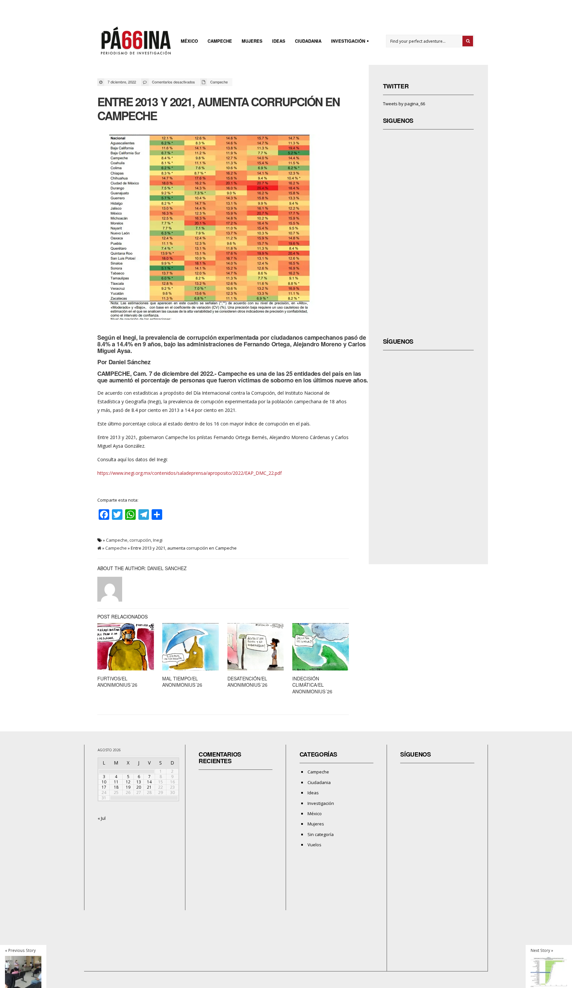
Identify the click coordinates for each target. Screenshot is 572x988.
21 (149, 787)
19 (128, 787)
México (189, 41)
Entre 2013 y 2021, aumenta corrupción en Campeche (218, 108)
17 (104, 787)
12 (128, 782)
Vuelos (314, 845)
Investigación (346, 42)
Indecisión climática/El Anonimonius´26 (312, 685)
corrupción (140, 540)
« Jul (102, 818)
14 (149, 782)
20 (138, 787)
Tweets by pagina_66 (404, 104)
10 (104, 782)
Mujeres (252, 41)
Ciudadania (308, 41)
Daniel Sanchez (167, 568)
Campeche (220, 41)
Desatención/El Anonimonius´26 (247, 681)
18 (116, 787)
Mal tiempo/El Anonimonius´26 (182, 681)
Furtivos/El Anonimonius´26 (117, 681)
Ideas (278, 41)
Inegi (158, 540)
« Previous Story (20, 950)
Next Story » (542, 950)
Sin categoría (321, 834)
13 (138, 782)
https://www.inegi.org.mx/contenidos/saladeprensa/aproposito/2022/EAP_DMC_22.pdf (189, 473)
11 (116, 782)
